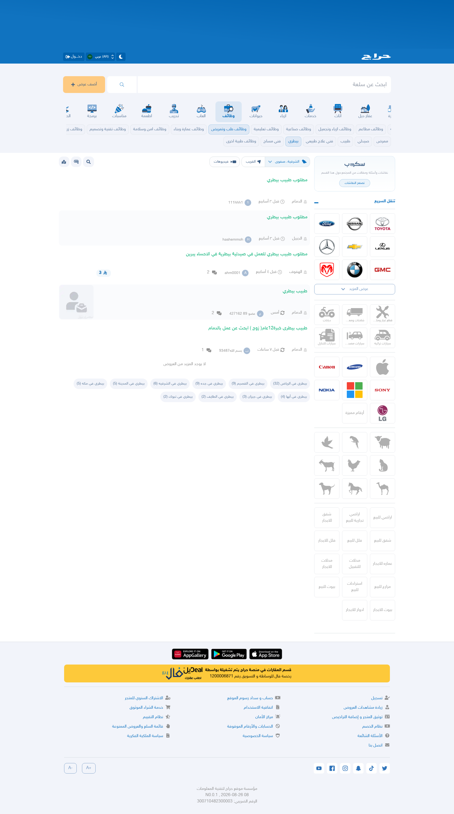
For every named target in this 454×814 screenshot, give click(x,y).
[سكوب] (76, 162)
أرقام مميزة (354, 413)
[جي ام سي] (382, 270)
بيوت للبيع (327, 586)
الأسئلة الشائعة (370, 736)
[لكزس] (382, 246)
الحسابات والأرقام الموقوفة (250, 726)
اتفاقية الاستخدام (258, 707)
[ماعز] (326, 465)
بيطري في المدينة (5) (129, 383)
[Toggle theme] (121, 56)
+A (88, 768)
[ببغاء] (354, 442)
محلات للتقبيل (354, 563)
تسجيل (377, 698)
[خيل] (354, 488)
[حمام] (326, 442)
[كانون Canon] (326, 367)
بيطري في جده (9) (209, 383)
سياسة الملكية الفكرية (145, 736)
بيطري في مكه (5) (90, 383)
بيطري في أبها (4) (294, 397)
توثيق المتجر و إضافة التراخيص (357, 717)
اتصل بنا (376, 745)
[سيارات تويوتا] (382, 223)
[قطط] (382, 465)
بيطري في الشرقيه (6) (170, 383)
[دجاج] (354, 465)
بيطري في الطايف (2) (218, 397)
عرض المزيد (358, 289)
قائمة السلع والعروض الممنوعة (137, 726)
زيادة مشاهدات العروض (363, 707)
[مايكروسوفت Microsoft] (354, 390)
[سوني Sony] (382, 390)
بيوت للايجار (382, 610)
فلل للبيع (354, 540)
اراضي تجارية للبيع (355, 517)
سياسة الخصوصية (258, 736)
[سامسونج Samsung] (354, 367)
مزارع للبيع (382, 586)
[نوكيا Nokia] (326, 390)
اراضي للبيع (382, 517)
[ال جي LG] (382, 413)
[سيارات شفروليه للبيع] (354, 246)
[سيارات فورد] (326, 223)
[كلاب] (326, 488)
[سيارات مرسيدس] (326, 246)
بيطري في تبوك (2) (178, 397)
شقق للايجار (327, 517)
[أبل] (382, 488)
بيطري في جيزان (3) (257, 397)
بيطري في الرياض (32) (290, 383)
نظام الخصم (372, 726)
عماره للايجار (382, 563)
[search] (122, 84)
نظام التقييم (153, 717)
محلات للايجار (326, 563)
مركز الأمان (264, 717)
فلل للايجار (327, 540)
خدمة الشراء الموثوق (146, 707)
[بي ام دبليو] (354, 270)
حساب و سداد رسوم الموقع (250, 698)
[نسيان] (354, 223)
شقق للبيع (382, 540)
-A (70, 768)
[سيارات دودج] (326, 270)
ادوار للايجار (355, 610)
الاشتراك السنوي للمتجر (144, 698)
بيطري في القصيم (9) (248, 383)
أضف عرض (87, 84)
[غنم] (382, 442)
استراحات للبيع (354, 587)
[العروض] (64, 162)
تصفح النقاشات (355, 183)
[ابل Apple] (382, 367)
